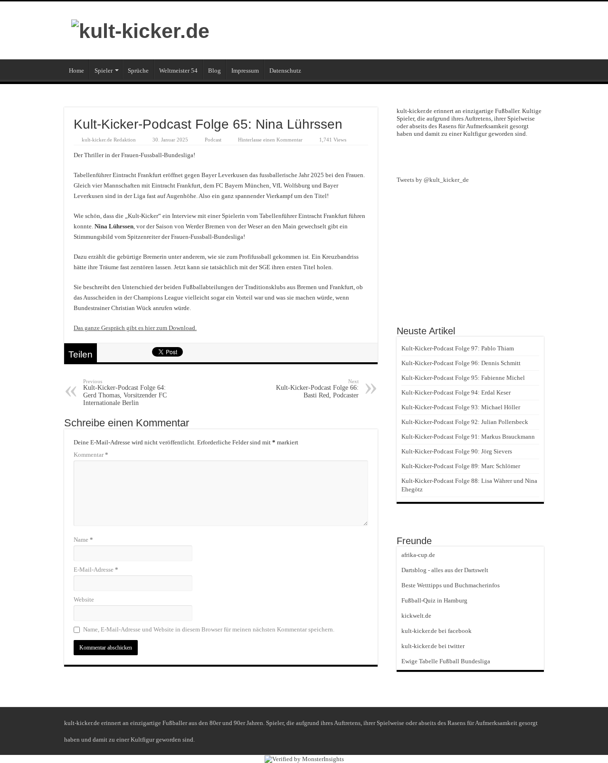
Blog (214, 70)
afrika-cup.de (418, 554)
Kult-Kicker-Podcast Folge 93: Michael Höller (460, 407)
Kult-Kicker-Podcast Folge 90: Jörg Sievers (456, 451)
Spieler (104, 70)
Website (84, 599)
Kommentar (91, 454)
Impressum (245, 70)
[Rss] (453, 155)
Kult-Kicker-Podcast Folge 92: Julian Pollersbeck (464, 421)
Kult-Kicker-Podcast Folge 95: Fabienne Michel (463, 377)
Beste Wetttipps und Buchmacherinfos (450, 585)
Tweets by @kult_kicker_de (433, 179)
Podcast (213, 139)
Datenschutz (285, 70)
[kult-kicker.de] (140, 29)
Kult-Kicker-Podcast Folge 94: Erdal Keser (456, 392)
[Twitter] (487, 155)
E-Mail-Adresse (96, 569)
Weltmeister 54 (178, 70)
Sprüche (138, 70)
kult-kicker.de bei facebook (436, 630)
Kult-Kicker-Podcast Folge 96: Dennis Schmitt (461, 363)
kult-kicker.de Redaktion (109, 139)
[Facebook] (470, 155)
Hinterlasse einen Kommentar (270, 139)
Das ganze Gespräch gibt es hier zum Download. (135, 327)
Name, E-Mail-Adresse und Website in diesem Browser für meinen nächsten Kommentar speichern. (208, 629)
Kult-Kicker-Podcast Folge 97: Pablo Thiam (457, 348)
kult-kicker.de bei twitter (433, 646)
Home (76, 70)
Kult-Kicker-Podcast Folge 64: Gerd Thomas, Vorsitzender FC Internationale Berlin (125, 392)
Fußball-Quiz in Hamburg (434, 600)
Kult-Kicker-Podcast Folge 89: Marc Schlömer (460, 466)
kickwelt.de (416, 615)
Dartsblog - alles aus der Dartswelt (444, 570)
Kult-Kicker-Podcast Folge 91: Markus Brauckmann (468, 436)
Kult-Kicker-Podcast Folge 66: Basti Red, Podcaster (317, 388)
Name (83, 539)
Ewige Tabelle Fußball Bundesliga (445, 661)
